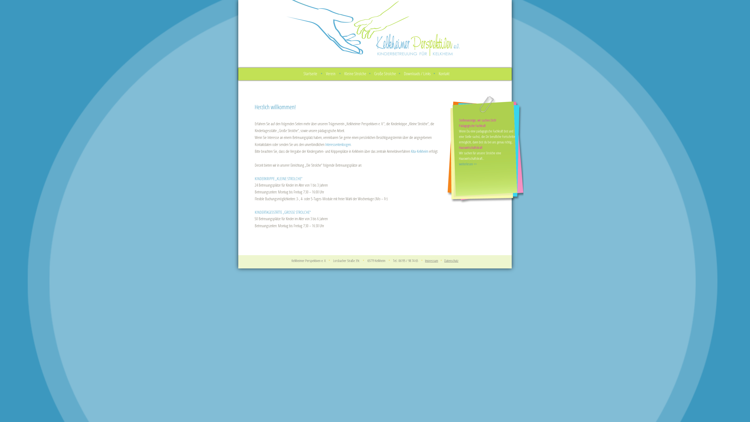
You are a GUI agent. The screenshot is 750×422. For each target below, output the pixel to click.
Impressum (431, 260)
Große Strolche (387, 74)
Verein (333, 74)
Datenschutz (451, 260)
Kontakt (444, 74)
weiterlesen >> (468, 163)
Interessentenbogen (338, 144)
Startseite (313, 74)
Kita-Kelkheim (419, 151)
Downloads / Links (419, 74)
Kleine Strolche (357, 74)
